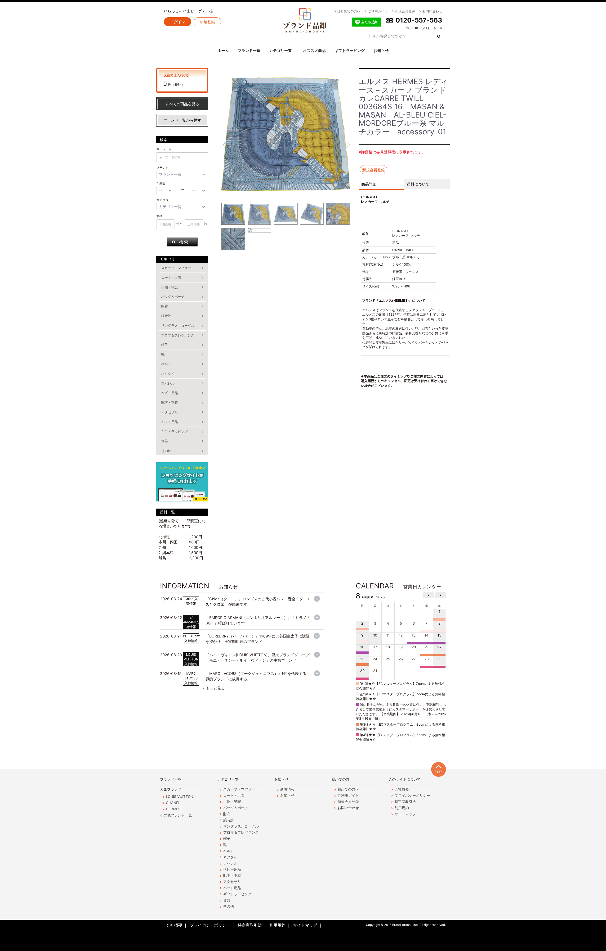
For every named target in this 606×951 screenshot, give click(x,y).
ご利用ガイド (378, 11)
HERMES (173, 809)
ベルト (166, 364)
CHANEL (173, 803)
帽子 (164, 345)
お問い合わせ (432, 11)
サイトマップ (405, 814)
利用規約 (402, 807)
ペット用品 (169, 422)
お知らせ (381, 50)
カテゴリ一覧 (280, 50)
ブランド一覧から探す (182, 120)
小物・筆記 (169, 287)
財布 (164, 306)
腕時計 (166, 316)
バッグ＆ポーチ (172, 297)
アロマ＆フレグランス (177, 335)
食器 (164, 441)
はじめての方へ (349, 11)
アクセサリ (169, 412)
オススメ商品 (314, 50)
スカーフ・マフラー (176, 268)
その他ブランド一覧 (176, 815)
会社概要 (402, 789)
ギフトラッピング (349, 50)
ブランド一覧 (249, 50)
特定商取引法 (405, 801)
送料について (418, 184)
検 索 (183, 242)
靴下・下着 (169, 402)
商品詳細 (368, 184)
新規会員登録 (405, 11)
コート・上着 (171, 277)
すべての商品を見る (182, 103)
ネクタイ (167, 374)
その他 (166, 451)
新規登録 (207, 22)
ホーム (223, 50)
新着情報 (287, 789)
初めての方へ (348, 789)
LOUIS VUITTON (179, 796)
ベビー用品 (169, 393)
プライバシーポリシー (412, 795)
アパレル (167, 383)
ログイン (177, 21)
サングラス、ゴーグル (177, 325)
